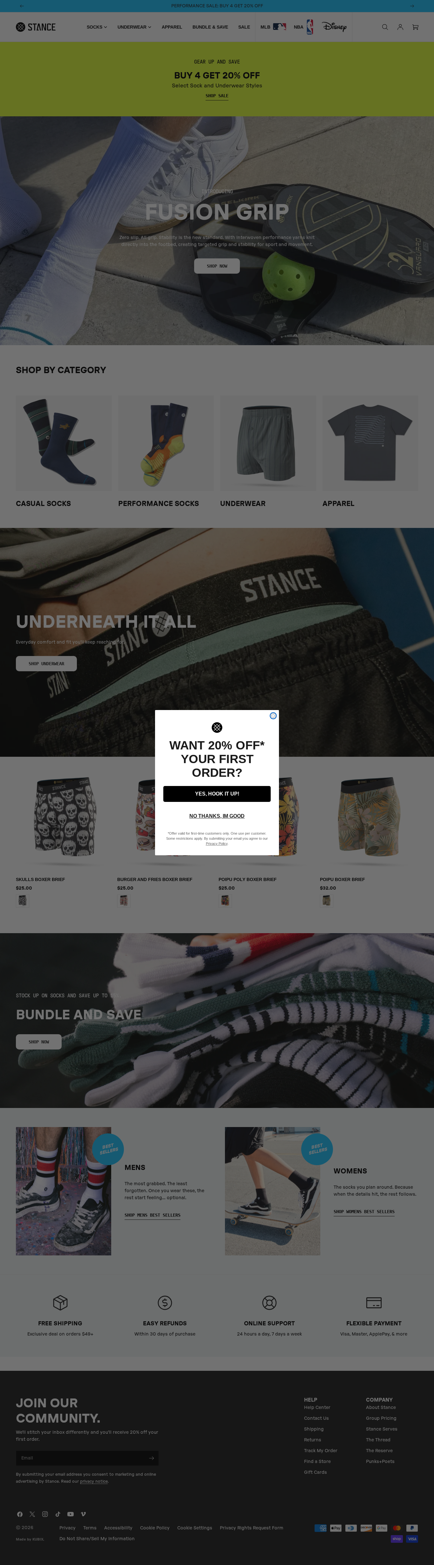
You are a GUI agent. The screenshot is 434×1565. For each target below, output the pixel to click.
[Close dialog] (273, 716)
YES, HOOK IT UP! (217, 793)
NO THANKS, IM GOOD (217, 816)
